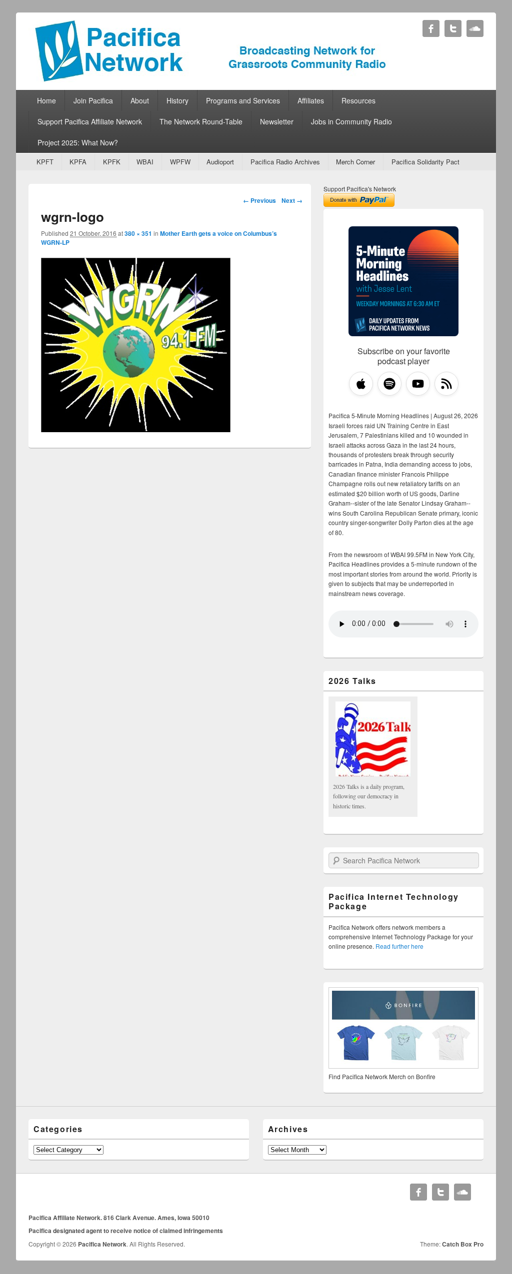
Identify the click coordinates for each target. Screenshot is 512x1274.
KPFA (78, 161)
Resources (359, 100)
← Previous (259, 200)
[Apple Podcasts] (361, 384)
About (139, 100)
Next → (292, 200)
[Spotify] (390, 384)
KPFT (45, 161)
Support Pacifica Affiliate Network (90, 121)
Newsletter (277, 121)
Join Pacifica (93, 100)
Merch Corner (355, 161)
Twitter (453, 28)
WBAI (145, 161)
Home (46, 100)
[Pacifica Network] (210, 79)
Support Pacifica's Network (360, 188)
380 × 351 (138, 233)
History (177, 100)
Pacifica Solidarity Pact (426, 161)
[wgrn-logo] (136, 429)
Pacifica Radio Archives (285, 161)
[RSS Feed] (446, 384)
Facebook (431, 28)
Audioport (220, 161)
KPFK (111, 161)
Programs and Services (243, 100)
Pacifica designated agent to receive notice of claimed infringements (125, 1230)
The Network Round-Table (201, 121)
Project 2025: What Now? (78, 142)
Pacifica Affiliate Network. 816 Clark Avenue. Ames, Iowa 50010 (119, 1217)
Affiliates (311, 100)
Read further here (400, 946)
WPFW (180, 161)
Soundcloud (475, 28)
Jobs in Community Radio (351, 121)
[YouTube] (418, 384)
